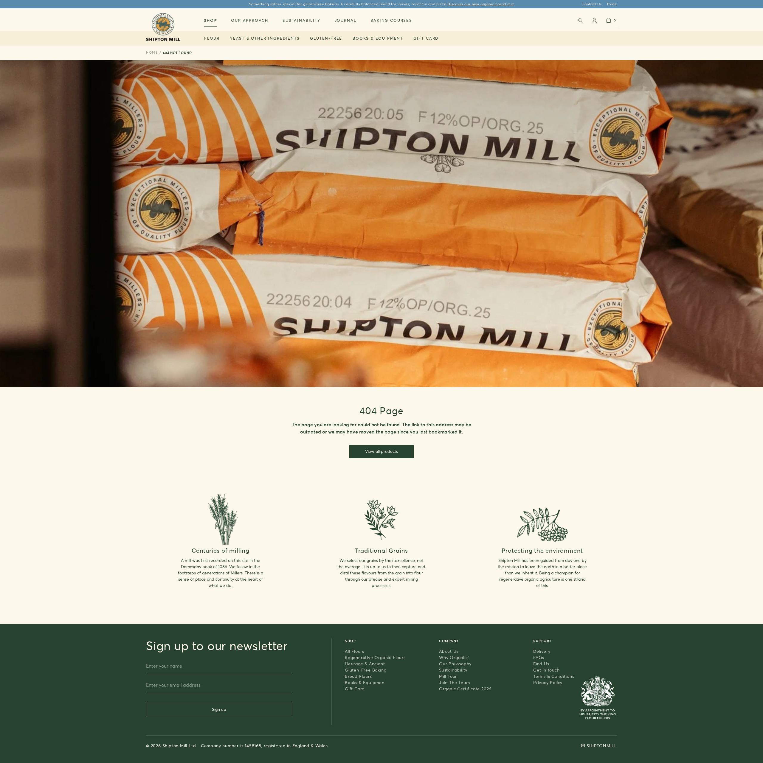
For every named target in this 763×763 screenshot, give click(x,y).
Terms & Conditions (553, 676)
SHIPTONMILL (602, 745)
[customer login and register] (594, 21)
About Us (448, 651)
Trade (612, 4)
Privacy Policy (547, 682)
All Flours (354, 651)
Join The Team (454, 682)
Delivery (541, 651)
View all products (381, 451)
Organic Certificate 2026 (465, 688)
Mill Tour (448, 676)
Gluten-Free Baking (365, 670)
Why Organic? (454, 657)
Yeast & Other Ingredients (265, 38)
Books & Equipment (378, 38)
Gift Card (425, 38)
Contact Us (591, 4)
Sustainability (453, 670)
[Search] (580, 21)
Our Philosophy (455, 663)
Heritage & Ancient (365, 663)
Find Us (541, 663)
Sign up (219, 709)
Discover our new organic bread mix (480, 4)
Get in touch (546, 670)
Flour (212, 38)
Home (152, 52)
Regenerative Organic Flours (375, 657)
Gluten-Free (326, 38)
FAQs (538, 657)
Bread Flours (358, 676)
